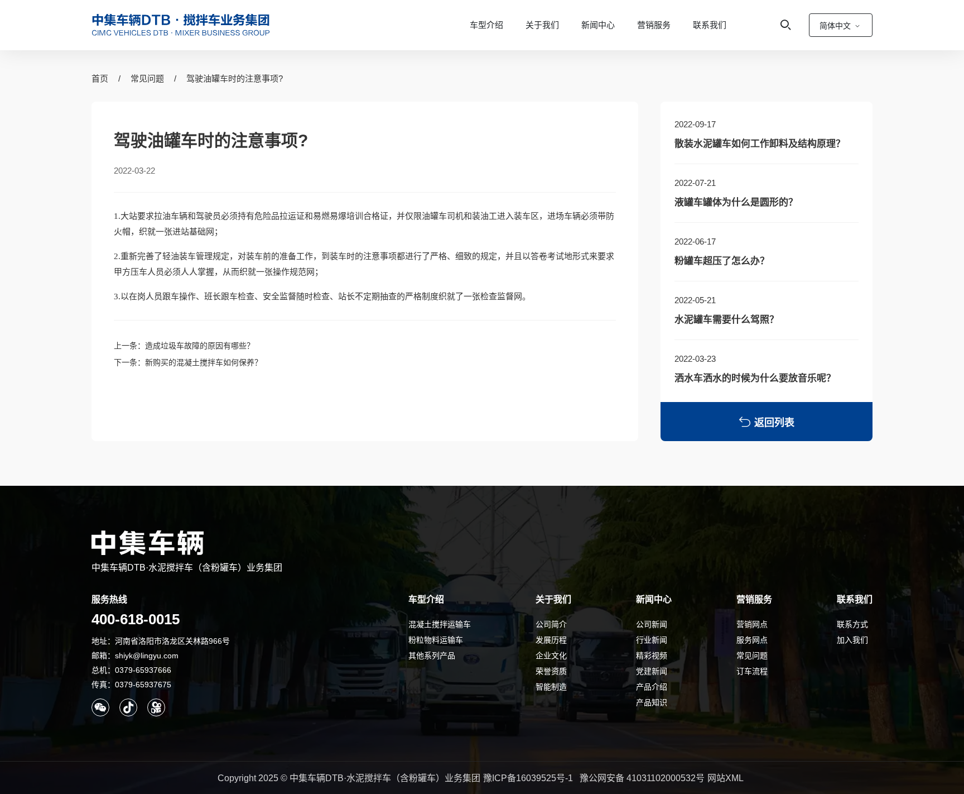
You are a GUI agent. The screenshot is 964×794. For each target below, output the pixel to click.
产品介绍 (651, 686)
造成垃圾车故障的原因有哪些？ (199, 345)
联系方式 (852, 624)
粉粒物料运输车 (435, 639)
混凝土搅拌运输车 (439, 624)
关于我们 (542, 25)
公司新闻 (651, 624)
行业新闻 (651, 639)
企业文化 (551, 655)
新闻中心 (598, 25)
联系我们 (709, 25)
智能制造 (551, 686)
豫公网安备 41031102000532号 (642, 778)
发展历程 (551, 639)
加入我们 (852, 639)
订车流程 (752, 671)
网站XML (725, 778)
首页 (99, 78)
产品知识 (651, 702)
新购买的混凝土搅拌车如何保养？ (203, 362)
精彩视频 (651, 655)
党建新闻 (651, 671)
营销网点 (752, 624)
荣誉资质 (551, 671)
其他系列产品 (431, 655)
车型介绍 (486, 25)
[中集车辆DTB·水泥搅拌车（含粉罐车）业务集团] (180, 25)
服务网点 (752, 639)
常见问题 (147, 78)
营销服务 (654, 25)
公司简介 (551, 624)
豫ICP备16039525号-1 (528, 778)
